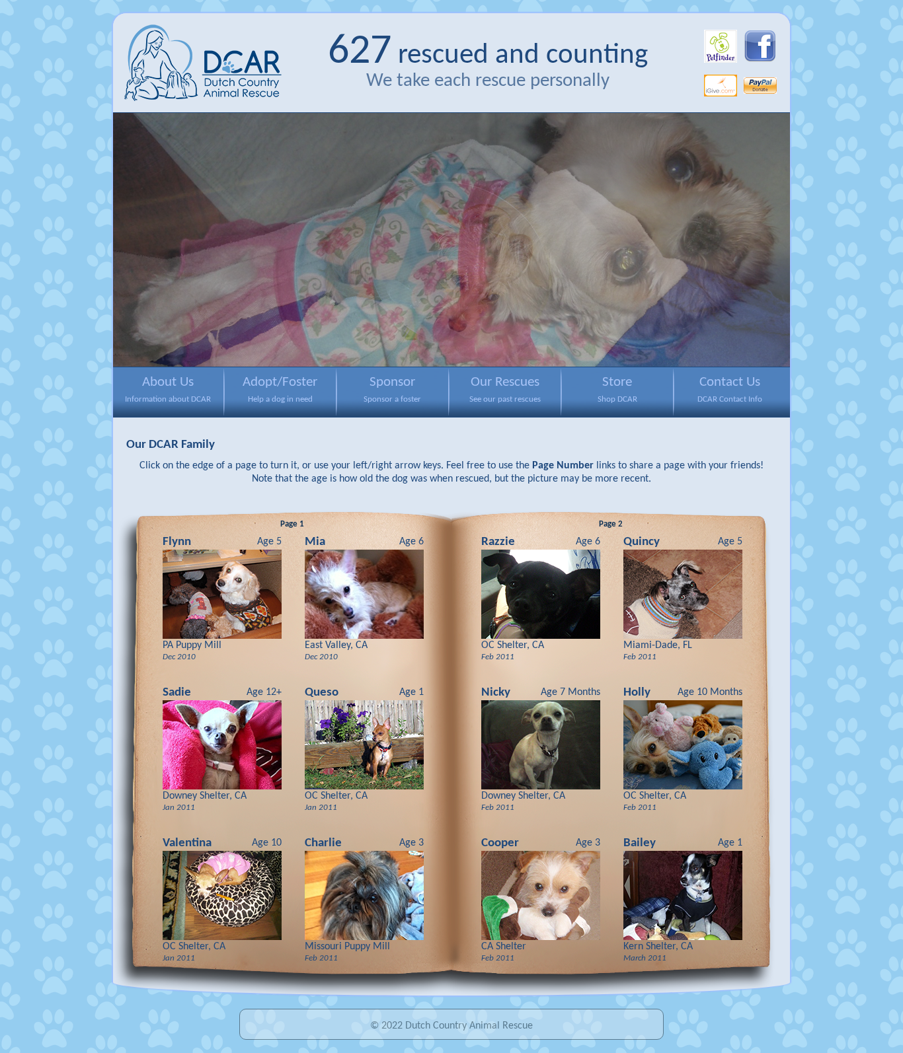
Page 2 (611, 524)
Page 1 (292, 524)
